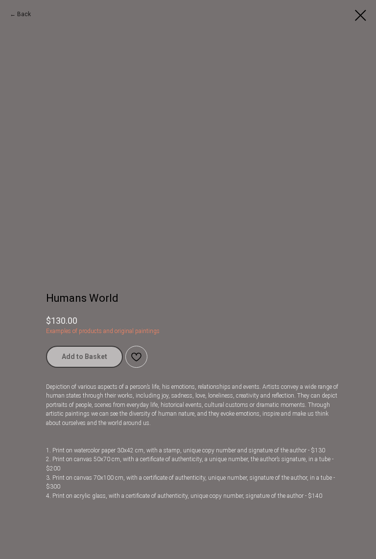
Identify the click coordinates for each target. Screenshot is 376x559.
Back (24, 14)
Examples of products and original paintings (103, 331)
